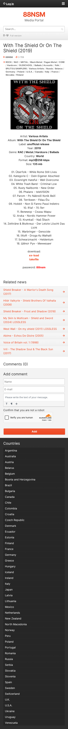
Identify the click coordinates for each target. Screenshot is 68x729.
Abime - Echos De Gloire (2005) (23, 335)
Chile (8, 502)
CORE (62, 62)
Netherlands (12, 612)
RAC (16, 62)
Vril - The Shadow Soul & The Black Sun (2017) (28, 351)
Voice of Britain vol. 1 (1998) (21, 342)
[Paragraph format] (11, 403)
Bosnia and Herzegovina (20, 479)
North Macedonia (16, 624)
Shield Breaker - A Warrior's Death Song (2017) (28, 291)
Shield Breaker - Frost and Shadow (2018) (29, 311)
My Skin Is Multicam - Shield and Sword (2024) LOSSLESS (28, 320)
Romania (10, 653)
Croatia (9, 514)
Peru (8, 635)
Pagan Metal (50, 62)
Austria (9, 462)
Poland (20, 72)
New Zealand (13, 618)
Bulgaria (10, 491)
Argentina (11, 450)
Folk (57, 65)
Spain (8, 682)
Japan (9, 589)
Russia (49, 68)
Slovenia (10, 676)
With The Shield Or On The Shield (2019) (32, 48)
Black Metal (36, 62)
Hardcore (12, 65)
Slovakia (10, 75)
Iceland (9, 572)
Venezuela (11, 722)
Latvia (9, 595)
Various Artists (36, 68)
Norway (10, 630)
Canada (39, 72)
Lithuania (10, 601)
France (55, 72)
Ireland (9, 578)
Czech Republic (14, 520)
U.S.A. (29, 72)
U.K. (7, 699)
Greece (9, 560)
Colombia (11, 508)
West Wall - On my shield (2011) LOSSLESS (30, 328)
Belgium (10, 473)
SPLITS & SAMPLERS (16, 68)
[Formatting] (6, 403)
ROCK (9, 62)
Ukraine (10, 711)
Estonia (9, 537)
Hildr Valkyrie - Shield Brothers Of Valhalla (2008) (29, 302)
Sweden (10, 688)
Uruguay (10, 717)
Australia (10, 456)
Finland (19, 75)
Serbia (9, 664)
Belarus (59, 68)
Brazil (8, 485)
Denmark (10, 525)
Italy (47, 72)
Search (62, 29)
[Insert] (16, 403)
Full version (15, 35)
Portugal (10, 647)
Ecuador (10, 531)
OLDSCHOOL (25, 65)
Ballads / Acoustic (43, 65)
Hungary (10, 566)
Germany (10, 72)
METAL (24, 62)
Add (34, 431)
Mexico (9, 607)
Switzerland (12, 693)
